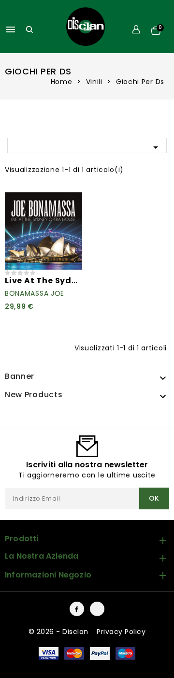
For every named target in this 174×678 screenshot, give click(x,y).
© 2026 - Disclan (60, 631)
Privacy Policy (121, 631)
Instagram (97, 609)
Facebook (77, 609)
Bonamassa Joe (34, 293)
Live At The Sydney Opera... (64, 280)
